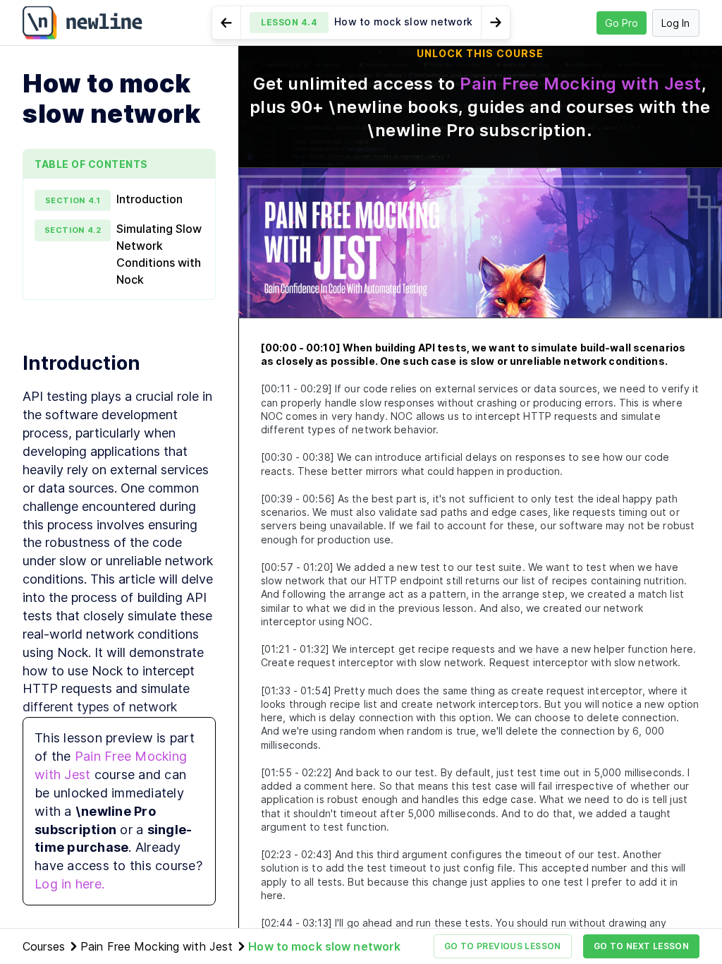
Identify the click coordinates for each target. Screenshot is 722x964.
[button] (361, 22)
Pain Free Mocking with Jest (581, 83)
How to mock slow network (324, 946)
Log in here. (69, 883)
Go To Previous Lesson (502, 946)
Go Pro (621, 23)
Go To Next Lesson (641, 946)
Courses (44, 946)
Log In (675, 23)
